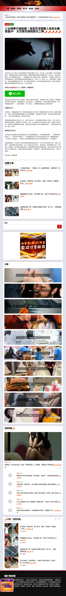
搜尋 (5, 223)
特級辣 (37, 8)
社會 (12, 24)
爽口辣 (25, 8)
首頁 (8, 8)
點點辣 (13, 8)
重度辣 (31, 8)
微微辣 (19, 8)
